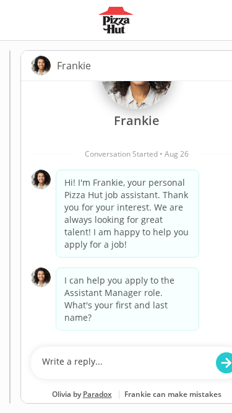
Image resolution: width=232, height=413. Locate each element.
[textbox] (124, 363)
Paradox (97, 394)
